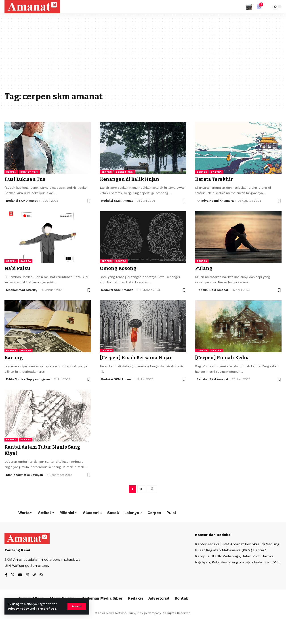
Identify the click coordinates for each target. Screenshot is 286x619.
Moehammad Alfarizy (21, 290)
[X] (12, 575)
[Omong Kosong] (143, 237)
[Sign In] (249, 7)
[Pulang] (238, 237)
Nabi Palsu (17, 268)
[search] (265, 6)
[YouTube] (20, 575)
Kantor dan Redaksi (213, 535)
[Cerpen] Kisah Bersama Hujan (136, 358)
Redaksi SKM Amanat (22, 200)
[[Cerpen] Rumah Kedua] (238, 326)
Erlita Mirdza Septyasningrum (28, 379)
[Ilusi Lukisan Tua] (47, 148)
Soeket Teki (29, 172)
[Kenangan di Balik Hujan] (143, 148)
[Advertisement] (143, 56)
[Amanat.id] (32, 6)
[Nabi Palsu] (47, 237)
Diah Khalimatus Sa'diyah (24, 475)
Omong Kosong (118, 268)
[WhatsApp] (41, 575)
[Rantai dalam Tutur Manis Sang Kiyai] (47, 415)
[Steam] (34, 575)
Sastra (216, 172)
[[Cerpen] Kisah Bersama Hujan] (143, 326)
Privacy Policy (18, 608)
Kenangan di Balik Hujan (129, 179)
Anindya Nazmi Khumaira (215, 200)
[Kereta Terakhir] (238, 148)
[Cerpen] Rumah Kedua (222, 358)
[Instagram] (27, 575)
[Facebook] (6, 575)
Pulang (203, 268)
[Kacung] (47, 326)
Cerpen (11, 172)
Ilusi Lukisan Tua (25, 179)
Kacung (13, 358)
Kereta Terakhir (214, 179)
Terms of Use (46, 608)
